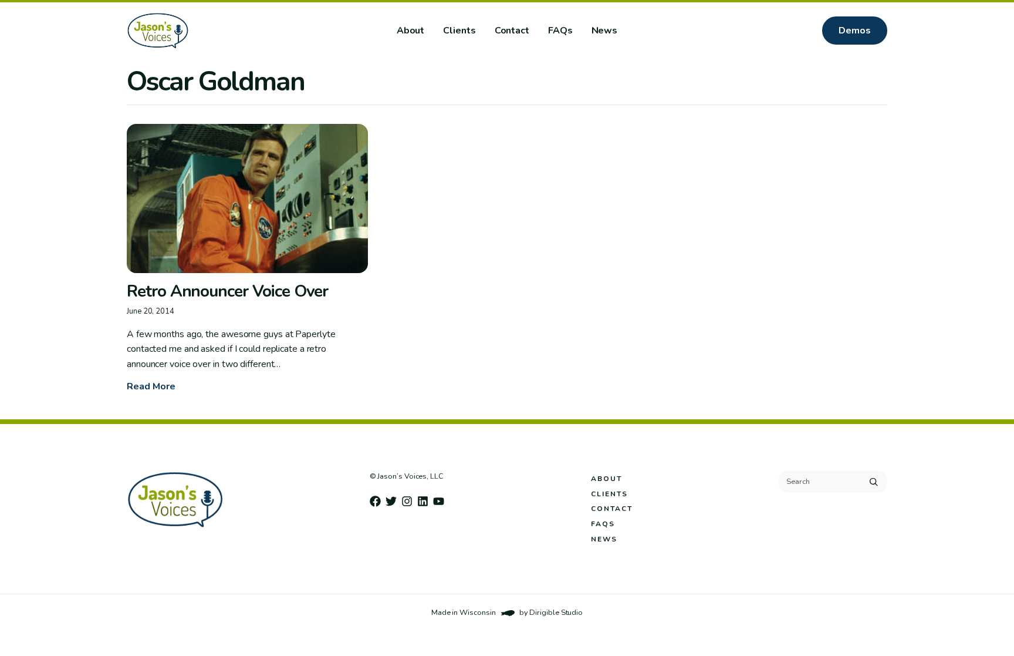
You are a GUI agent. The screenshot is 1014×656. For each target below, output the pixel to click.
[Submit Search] (873, 481)
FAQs (560, 30)
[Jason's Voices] (195, 30)
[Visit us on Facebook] (375, 501)
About (411, 30)
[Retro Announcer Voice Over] (247, 198)
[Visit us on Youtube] (438, 501)
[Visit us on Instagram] (407, 501)
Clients (459, 30)
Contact (512, 30)
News (605, 30)
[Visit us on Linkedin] (422, 501)
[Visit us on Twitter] (391, 501)
